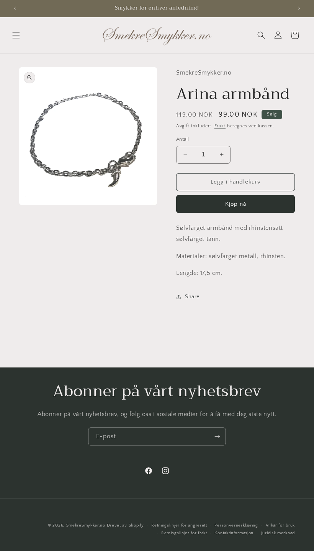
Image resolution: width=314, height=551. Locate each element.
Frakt (220, 126)
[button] (16, 35)
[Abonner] (217, 436)
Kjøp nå (235, 204)
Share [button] (192, 297)
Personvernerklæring (236, 525)
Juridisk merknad (278, 533)
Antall (182, 139)
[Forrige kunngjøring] (15, 8)
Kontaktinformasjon (233, 533)
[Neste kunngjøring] (299, 8)
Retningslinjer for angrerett (179, 525)
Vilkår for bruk (280, 525)
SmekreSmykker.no (85, 525)
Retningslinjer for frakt (184, 533)
